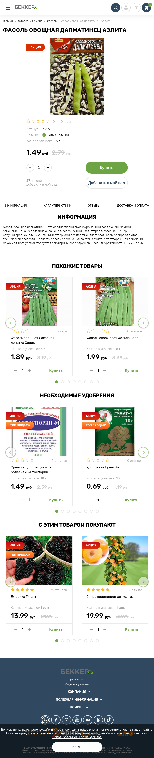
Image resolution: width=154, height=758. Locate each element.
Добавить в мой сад (106, 182)
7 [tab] (91, 381)
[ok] (98, 720)
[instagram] (66, 720)
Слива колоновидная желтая (110, 597)
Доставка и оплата (133, 205)
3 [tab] (68, 381)
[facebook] (56, 720)
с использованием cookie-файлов (100, 735)
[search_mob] (115, 7)
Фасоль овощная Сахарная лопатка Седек (32, 340)
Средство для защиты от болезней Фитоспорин (31, 469)
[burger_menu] (8, 8)
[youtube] (77, 720)
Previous (10, 323)
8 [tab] (97, 381)
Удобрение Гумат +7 (102, 467)
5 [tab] (79, 381)
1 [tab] (56, 381)
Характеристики (57, 205)
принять (77, 747)
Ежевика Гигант (23, 597)
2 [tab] (62, 381)
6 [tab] (85, 381)
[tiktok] (109, 720)
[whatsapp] (45, 720)
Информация (16, 205)
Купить (106, 167)
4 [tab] (74, 381)
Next (143, 323)
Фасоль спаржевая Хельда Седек (113, 338)
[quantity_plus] (29, 370)
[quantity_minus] (15, 370)
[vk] (87, 720)
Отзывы (94, 205)
